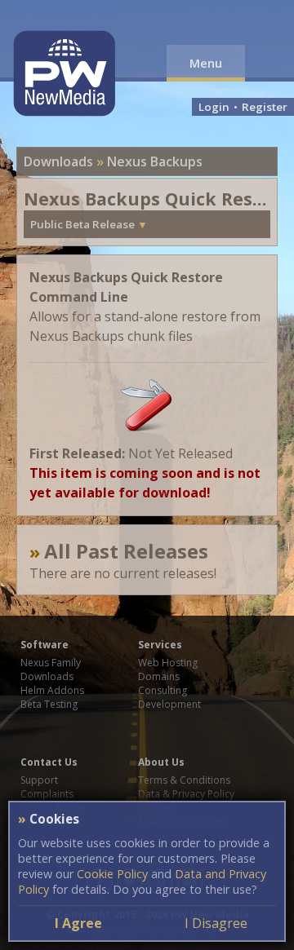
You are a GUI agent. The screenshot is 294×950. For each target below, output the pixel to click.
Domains (159, 676)
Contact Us (49, 762)
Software (44, 645)
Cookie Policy (112, 874)
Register (264, 106)
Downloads (58, 161)
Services (160, 645)
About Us (161, 762)
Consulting (162, 690)
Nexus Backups (155, 161)
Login (213, 106)
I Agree (78, 923)
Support (39, 780)
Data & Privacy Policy (186, 794)
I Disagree (216, 923)
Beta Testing (49, 704)
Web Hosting (168, 662)
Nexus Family (50, 662)
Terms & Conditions (184, 780)
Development (169, 704)
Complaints (47, 794)
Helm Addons (52, 690)
